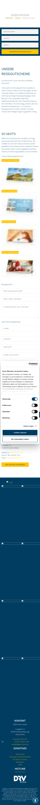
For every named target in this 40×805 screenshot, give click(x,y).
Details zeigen (28, 426)
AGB (20, 765)
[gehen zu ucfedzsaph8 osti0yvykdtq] (36, 483)
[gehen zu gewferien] (32, 483)
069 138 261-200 (20, 772)
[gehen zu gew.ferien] (28, 483)
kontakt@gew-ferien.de (14, 458)
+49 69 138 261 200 (21, 742)
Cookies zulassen (20, 432)
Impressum (20, 762)
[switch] (35, 405)
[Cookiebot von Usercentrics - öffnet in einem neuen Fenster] (29, 364)
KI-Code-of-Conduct (20, 759)
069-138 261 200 (16, 452)
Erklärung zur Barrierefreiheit (20, 757)
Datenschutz (20, 754)
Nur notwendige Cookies (20, 439)
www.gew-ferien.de (20, 739)
